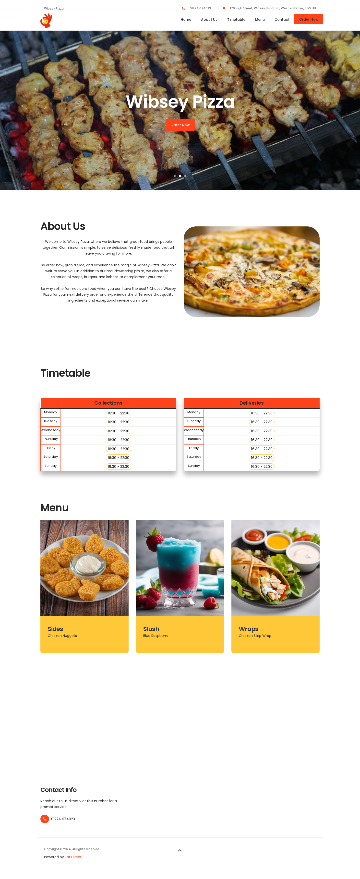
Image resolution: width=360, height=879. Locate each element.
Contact (282, 19)
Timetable (236, 19)
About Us (209, 19)
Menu (260, 19)
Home (186, 19)
